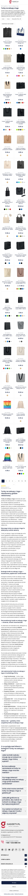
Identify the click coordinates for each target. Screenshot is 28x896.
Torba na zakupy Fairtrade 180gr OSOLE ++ (7, 69)
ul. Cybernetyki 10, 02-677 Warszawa (11, 837)
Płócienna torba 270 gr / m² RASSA (7, 282)
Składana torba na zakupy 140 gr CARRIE (7, 228)
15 (25, 481)
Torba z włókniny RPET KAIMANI (7, 122)
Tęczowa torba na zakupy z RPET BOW (7, 467)
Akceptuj (14, 882)
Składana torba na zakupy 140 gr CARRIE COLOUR (20, 229)
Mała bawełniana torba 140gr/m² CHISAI (7, 96)
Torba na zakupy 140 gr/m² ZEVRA (20, 467)
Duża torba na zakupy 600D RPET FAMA (20, 255)
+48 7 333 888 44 (13, 843)
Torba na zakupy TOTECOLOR (7, 42)
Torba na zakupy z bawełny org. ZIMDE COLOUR (7, 361)
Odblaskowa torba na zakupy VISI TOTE (20, 388)
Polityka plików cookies (9, 894)
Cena (8, 19)
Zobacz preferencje (14, 890)
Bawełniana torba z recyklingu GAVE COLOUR (7, 256)
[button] (26, 866)
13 (18, 481)
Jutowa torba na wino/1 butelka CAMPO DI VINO (7, 388)
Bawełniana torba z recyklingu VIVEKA (7, 174)
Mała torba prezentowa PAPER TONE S (7, 309)
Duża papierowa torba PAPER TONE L (7, 335)
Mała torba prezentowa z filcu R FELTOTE (7, 202)
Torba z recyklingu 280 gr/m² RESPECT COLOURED (20, 441)
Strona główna (4, 6)
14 (22, 481)
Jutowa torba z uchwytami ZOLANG (7, 149)
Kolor (3, 19)
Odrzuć (14, 886)
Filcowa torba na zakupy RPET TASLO (20, 335)
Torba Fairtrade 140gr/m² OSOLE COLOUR (21, 69)
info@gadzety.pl (5, 835)
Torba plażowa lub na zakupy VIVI (20, 42)
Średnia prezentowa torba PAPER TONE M (21, 308)
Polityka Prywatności (19, 894)
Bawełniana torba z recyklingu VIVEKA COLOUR (21, 175)
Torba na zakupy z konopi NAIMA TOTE (20, 282)
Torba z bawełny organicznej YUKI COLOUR (7, 441)
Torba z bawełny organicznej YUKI (20, 415)
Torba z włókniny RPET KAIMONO (20, 95)
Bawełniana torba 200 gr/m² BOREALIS (7, 415)
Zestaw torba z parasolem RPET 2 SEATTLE (20, 202)
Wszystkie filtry (15, 19)
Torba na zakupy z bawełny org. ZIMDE (20, 361)
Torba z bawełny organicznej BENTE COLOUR (20, 123)
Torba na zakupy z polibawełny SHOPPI (21, 149)
